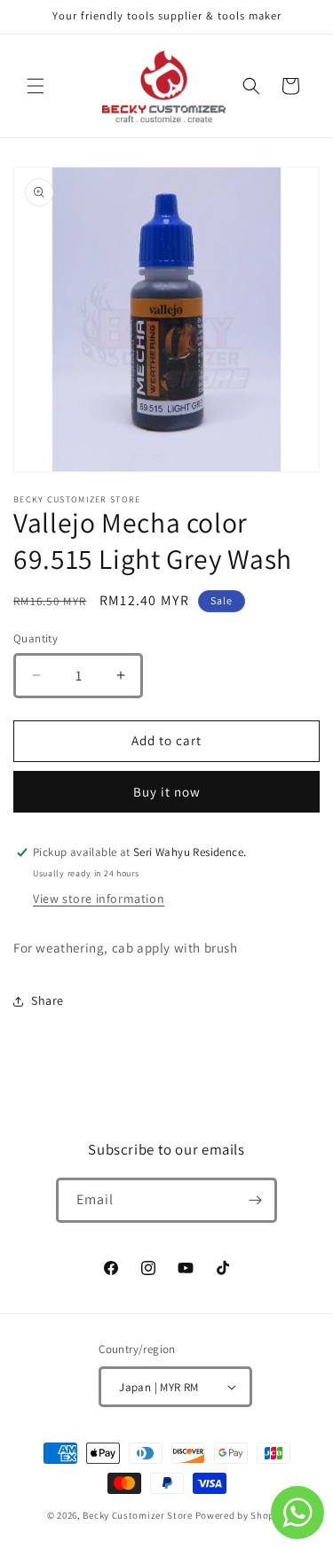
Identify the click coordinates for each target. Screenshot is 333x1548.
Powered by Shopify (241, 1515)
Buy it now (167, 791)
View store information (98, 898)
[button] (35, 85)
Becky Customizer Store (137, 1515)
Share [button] (47, 1000)
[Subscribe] (254, 1200)
